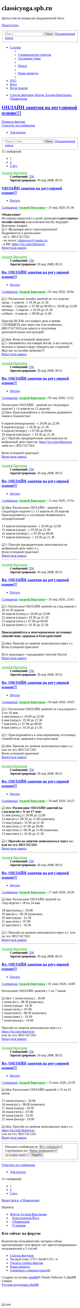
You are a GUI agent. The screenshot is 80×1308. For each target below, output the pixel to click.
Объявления (20, 1221)
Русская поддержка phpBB (20, 1284)
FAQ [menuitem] (13, 80)
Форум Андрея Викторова (28, 1214)
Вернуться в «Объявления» (21, 1200)
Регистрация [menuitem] (18, 88)
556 (31, 176)
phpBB (33, 1277)
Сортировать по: (17, 1150)
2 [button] (10, 162)
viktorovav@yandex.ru (32, 240)
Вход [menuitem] (13, 84)
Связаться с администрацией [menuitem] (30, 1270)
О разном (18, 1225)
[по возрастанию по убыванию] (17, 1154)
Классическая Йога (25, 1218)
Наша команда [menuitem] (28, 73)
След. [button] (14, 166)
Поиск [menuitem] (22, 66)
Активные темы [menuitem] (29, 58)
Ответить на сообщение (18, 125)
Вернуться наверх (14, 248)
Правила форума (13, 121)
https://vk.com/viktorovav (28, 244)
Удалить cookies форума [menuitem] (26, 1263)
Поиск (49, 34)
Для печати (18, 132)
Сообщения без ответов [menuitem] (34, 54)
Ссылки (15, 47)
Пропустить (10, 25)
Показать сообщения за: (22, 1146)
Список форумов (22, 1255)
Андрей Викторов (14, 173)
